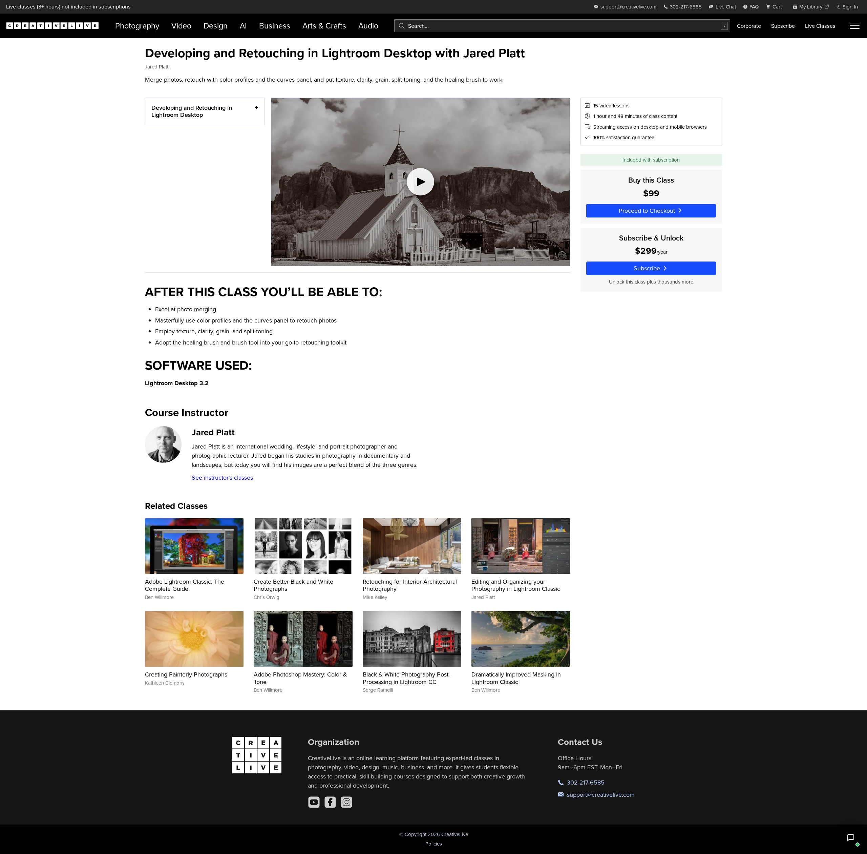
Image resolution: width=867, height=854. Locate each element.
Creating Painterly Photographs (186, 674)
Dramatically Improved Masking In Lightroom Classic (516, 678)
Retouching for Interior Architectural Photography (410, 585)
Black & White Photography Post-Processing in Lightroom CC (406, 678)
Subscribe (783, 25)
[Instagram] (346, 802)
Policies (433, 843)
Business (274, 25)
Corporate (749, 25)
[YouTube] (314, 802)
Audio (368, 25)
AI (243, 25)
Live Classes (820, 25)
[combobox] (562, 26)
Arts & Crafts (324, 25)
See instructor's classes (222, 477)
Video (181, 25)
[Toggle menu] (855, 26)
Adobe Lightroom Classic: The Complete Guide (184, 585)
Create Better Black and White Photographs (293, 585)
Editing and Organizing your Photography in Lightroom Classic (515, 585)
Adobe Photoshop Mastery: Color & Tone (300, 678)
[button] (850, 837)
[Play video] (420, 182)
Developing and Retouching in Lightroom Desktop (191, 111)
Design (216, 25)
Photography (137, 25)
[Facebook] (330, 802)
